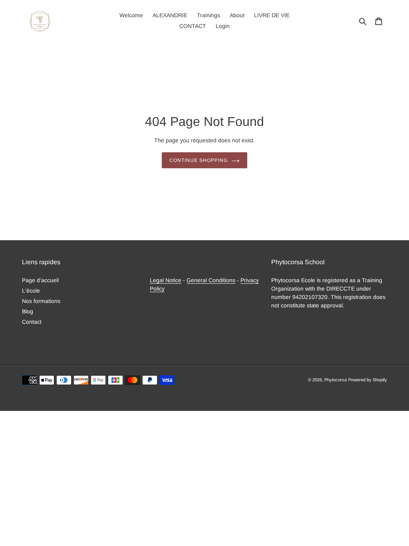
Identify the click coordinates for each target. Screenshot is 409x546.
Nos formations (41, 301)
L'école (31, 290)
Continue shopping (198, 160)
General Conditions (211, 280)
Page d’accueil (40, 280)
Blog (27, 311)
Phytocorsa (335, 379)
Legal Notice (165, 280)
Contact (32, 322)
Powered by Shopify (367, 379)
